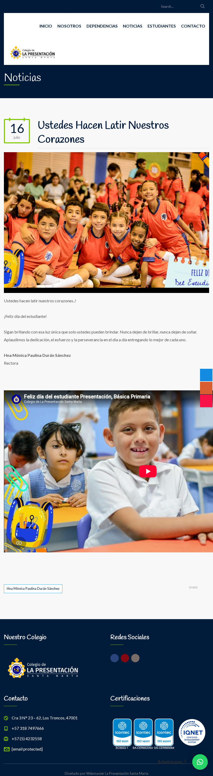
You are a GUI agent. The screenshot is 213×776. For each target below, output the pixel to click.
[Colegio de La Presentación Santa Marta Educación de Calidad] (32, 52)
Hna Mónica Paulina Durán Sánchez (33, 588)
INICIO (45, 25)
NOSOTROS (69, 25)
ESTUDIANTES (162, 25)
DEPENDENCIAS (102, 25)
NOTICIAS (132, 25)
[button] (200, 762)
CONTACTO (193, 25)
